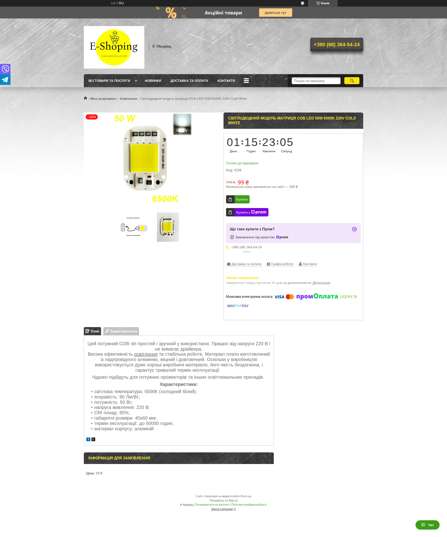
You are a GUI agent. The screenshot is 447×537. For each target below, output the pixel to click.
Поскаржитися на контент (212, 504)
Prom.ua (245, 496)
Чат (431, 525)
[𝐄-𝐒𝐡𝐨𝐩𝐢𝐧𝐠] (114, 46)
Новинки (153, 81)
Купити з (243, 212)
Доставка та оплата (189, 81)
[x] (93, 440)
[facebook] (88, 440)
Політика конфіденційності (249, 504)
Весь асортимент (103, 98)
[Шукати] (351, 80)
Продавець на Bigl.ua (224, 500)
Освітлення (128, 98)
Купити (241, 199)
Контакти (226, 81)
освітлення (146, 354)
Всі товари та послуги (109, 81)
